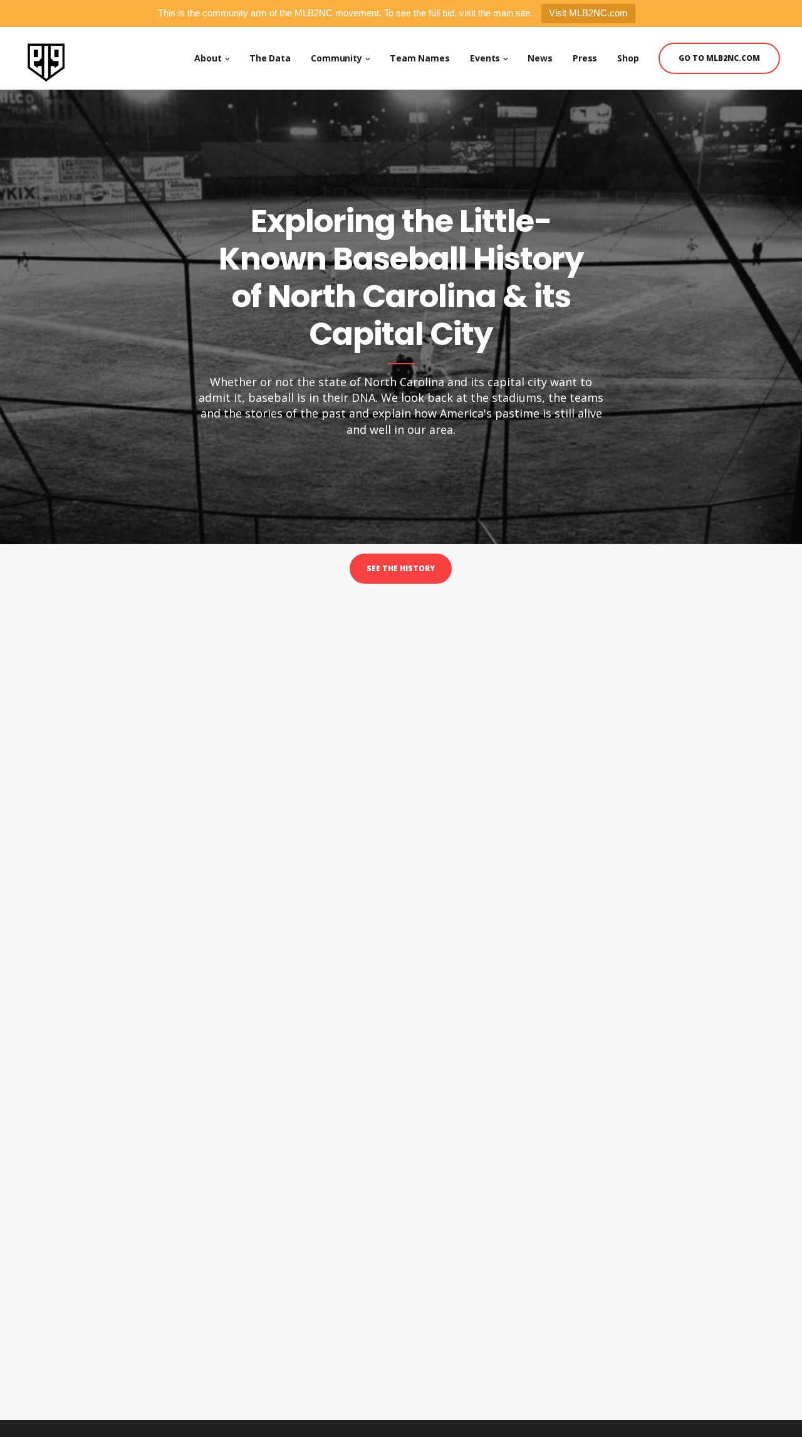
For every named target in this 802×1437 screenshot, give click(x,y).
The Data (270, 58)
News (540, 58)
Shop (628, 58)
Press (585, 58)
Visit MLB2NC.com (588, 13)
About (208, 58)
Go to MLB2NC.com (719, 58)
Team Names (420, 58)
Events (485, 58)
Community (336, 58)
